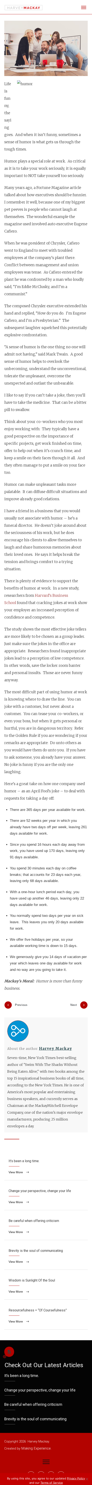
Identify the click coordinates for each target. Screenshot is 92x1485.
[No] (87, 1479)
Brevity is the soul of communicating (46, 1257)
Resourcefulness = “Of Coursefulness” (46, 1316)
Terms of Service (51, 1482)
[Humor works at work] (46, 48)
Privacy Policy (76, 1478)
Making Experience (36, 1448)
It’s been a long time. (46, 1167)
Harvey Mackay (55, 1048)
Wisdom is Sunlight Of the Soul (46, 1286)
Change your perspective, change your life (46, 1197)
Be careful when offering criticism (46, 1227)
